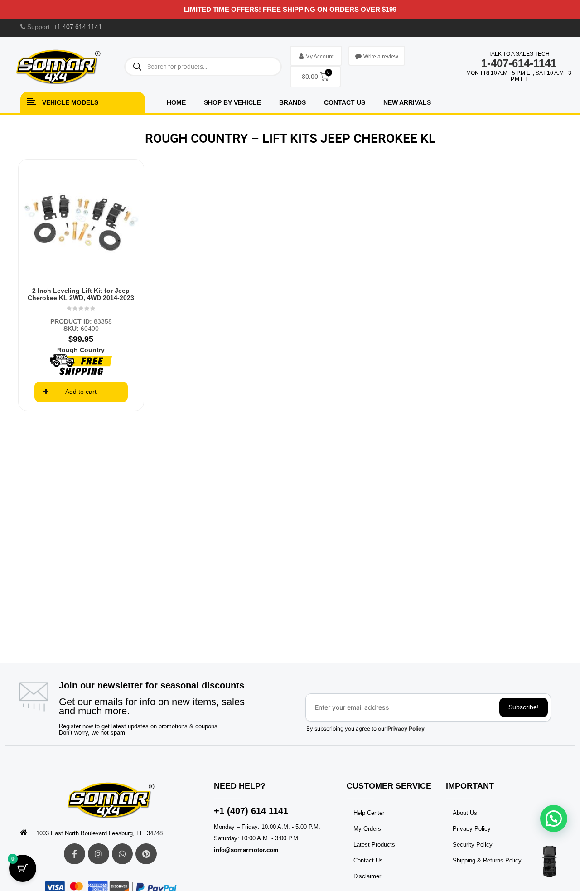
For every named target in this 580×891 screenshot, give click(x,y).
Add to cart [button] (81, 391)
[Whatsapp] (122, 854)
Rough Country (81, 349)
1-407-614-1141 (518, 63)
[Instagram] (98, 854)
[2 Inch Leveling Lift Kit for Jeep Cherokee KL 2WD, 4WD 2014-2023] (81, 222)
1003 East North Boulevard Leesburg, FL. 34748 (99, 833)
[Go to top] (549, 861)
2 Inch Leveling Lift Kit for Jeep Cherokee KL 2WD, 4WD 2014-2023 (81, 294)
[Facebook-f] (74, 854)
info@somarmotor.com (246, 850)
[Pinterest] (146, 854)
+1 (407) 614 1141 (251, 811)
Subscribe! (523, 707)
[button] (553, 818)
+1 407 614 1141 (77, 26)
